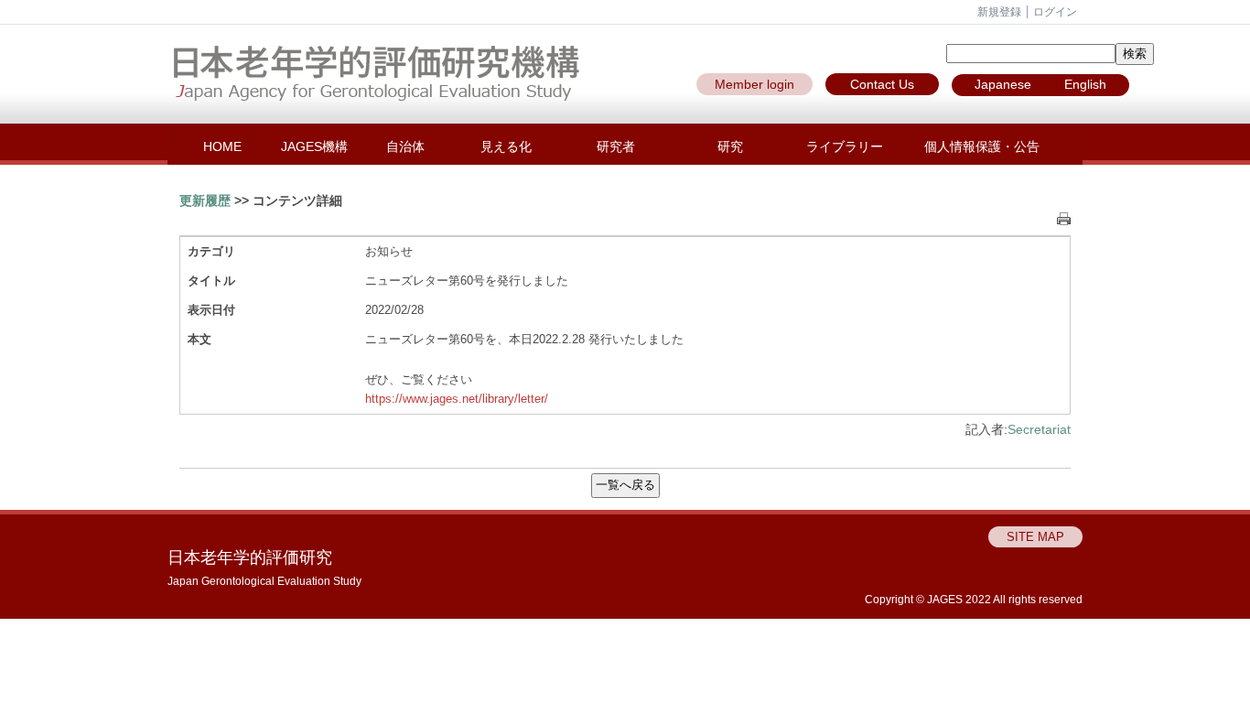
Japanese (1003, 84)
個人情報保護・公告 (982, 146)
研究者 (616, 146)
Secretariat (1039, 429)
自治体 (405, 146)
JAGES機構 (314, 146)
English (1085, 84)
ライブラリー (844, 146)
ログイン (1055, 11)
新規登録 (999, 11)
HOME (222, 146)
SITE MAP (1035, 537)
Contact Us (882, 84)
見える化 (506, 146)
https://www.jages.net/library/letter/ (456, 399)
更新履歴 (205, 200)
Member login (754, 84)
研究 (730, 146)
